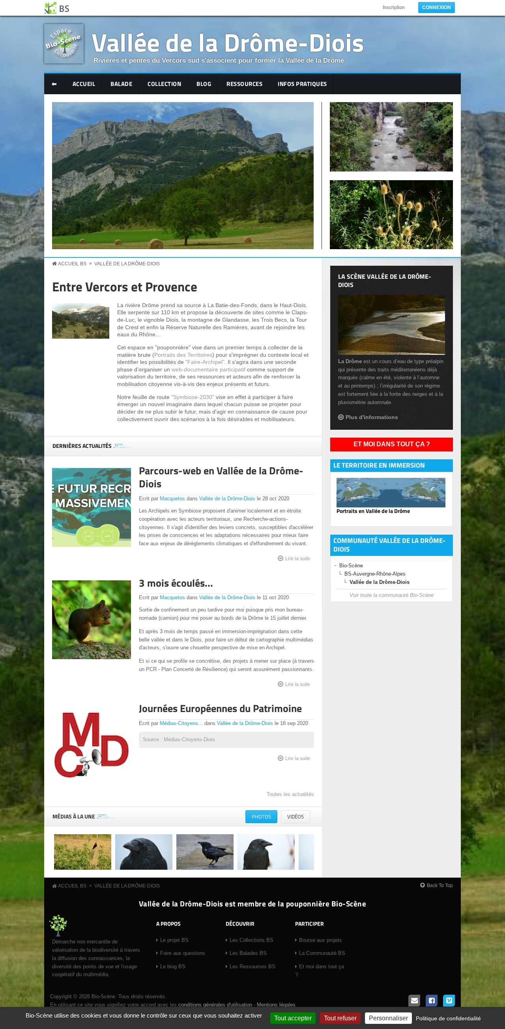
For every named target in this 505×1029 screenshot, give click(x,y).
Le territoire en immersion (379, 465)
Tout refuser (340, 1018)
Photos (264, 818)
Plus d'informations (372, 417)
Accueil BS (72, 264)
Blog (203, 83)
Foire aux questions (182, 953)
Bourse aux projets (320, 940)
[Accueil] (57, 8)
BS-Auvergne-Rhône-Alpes (375, 574)
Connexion (436, 7)
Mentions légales (276, 1005)
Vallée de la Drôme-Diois (228, 42)
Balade (121, 83)
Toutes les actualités (290, 794)
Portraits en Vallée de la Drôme (373, 510)
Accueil (84, 83)
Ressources (244, 83)
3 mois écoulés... (176, 583)
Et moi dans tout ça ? (392, 444)
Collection (164, 83)
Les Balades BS (248, 953)
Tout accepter (293, 1018)
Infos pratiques (302, 83)
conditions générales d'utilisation (215, 1005)
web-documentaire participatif (208, 369)
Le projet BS (174, 940)
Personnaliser (388, 1018)
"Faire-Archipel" (204, 362)
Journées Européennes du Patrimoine (220, 708)
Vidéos (295, 816)
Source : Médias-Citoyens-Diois (179, 739)
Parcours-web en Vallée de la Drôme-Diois (221, 477)
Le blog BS (172, 966)
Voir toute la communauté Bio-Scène (392, 595)
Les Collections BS (251, 940)
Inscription (394, 7)
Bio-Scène (351, 566)
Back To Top (440, 885)
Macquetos (172, 498)
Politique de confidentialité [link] (448, 1018)
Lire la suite (297, 558)
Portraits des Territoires (183, 355)
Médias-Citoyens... (181, 723)
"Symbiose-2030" (192, 397)
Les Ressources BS (252, 966)
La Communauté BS (322, 953)
